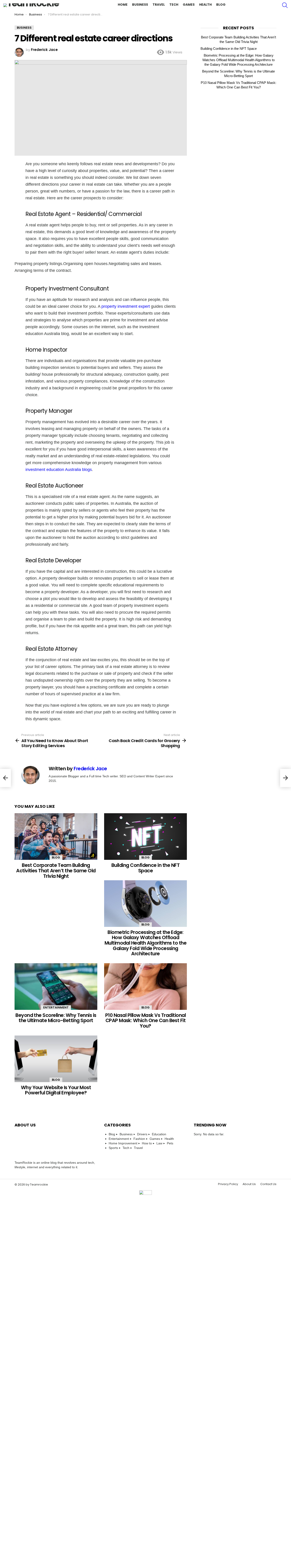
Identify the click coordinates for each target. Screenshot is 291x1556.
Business (140, 5)
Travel (159, 5)
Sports (113, 1148)
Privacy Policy (228, 1184)
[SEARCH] (285, 5)
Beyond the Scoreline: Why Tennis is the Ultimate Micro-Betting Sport (55, 1018)
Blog (221, 5)
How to (147, 1143)
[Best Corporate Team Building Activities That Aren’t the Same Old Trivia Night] (56, 836)
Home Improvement (123, 1143)
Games (189, 5)
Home (123, 5)
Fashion (139, 1139)
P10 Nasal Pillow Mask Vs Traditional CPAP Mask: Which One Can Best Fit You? (145, 1020)
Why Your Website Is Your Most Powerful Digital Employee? (56, 1090)
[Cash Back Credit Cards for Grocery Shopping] (285, 778)
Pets (170, 1143)
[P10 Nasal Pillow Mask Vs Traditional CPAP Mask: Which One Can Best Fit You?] (145, 986)
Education (159, 1134)
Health (205, 5)
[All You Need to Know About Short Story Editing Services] (5, 778)
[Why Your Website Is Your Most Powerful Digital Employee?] (56, 1059)
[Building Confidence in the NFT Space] (145, 836)
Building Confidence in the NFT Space (145, 868)
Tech (173, 5)
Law (159, 1143)
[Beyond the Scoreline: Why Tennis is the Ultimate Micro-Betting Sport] (56, 986)
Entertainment (56, 1007)
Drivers (142, 1134)
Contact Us (268, 1184)
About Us (249, 1184)
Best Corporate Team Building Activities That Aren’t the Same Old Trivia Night (56, 870)
